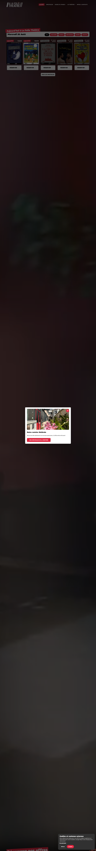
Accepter (70, 846)
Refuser (63, 846)
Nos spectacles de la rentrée (38, 440)
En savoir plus (63, 843)
